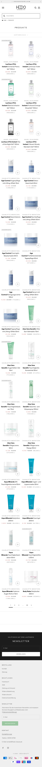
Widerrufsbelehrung (8, 691)
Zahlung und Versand (8, 688)
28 (27, 605)
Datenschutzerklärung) (10, 712)
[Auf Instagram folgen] (8, 748)
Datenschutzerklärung (9, 698)
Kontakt (4, 669)
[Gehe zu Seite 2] (31, 605)
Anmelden (21, 654)
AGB (3, 685)
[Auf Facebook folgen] (3, 748)
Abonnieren (10, 723)
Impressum (5, 682)
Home (4, 20)
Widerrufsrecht (6, 694)
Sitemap (4, 672)
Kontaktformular (7, 734)
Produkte (11, 20)
